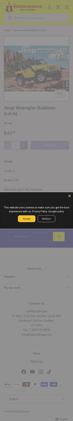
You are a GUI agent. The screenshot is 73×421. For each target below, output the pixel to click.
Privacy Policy (39, 211)
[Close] (69, 196)
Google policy (56, 211)
